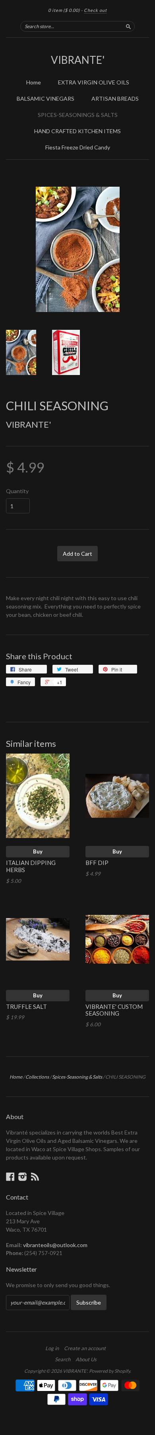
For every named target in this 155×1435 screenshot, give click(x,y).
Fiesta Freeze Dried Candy (77, 147)
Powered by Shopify (109, 1371)
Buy (38, 851)
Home (33, 82)
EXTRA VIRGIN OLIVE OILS (93, 82)
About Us (86, 1359)
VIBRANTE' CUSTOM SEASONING (114, 1010)
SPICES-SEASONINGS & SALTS (78, 114)
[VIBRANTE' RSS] (35, 1176)
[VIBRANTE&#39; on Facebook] (10, 1176)
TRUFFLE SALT (26, 1006)
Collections (37, 1077)
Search (62, 1359)
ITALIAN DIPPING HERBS (31, 866)
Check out (95, 10)
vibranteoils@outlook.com (55, 1245)
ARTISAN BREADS (115, 98)
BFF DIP (96, 862)
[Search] (128, 26)
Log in (52, 1348)
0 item (64, 10)
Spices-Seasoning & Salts (77, 1077)
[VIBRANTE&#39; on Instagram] (22, 1176)
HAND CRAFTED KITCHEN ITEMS (77, 131)
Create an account (85, 1348)
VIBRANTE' (78, 60)
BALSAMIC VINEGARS (45, 98)
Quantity (17, 491)
